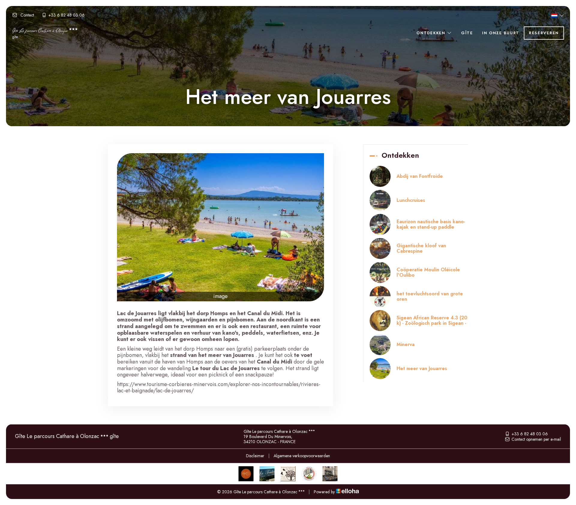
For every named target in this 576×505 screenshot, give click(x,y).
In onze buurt (500, 33)
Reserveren (544, 33)
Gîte (467, 33)
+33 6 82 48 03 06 (530, 434)
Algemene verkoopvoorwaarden (302, 456)
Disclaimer (255, 456)
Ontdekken (431, 33)
